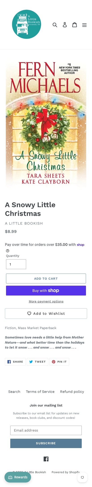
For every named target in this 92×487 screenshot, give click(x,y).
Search (14, 391)
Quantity (12, 255)
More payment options (46, 301)
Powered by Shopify (66, 472)
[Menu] (84, 25)
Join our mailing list (46, 405)
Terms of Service (40, 391)
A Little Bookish (35, 472)
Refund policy (72, 391)
